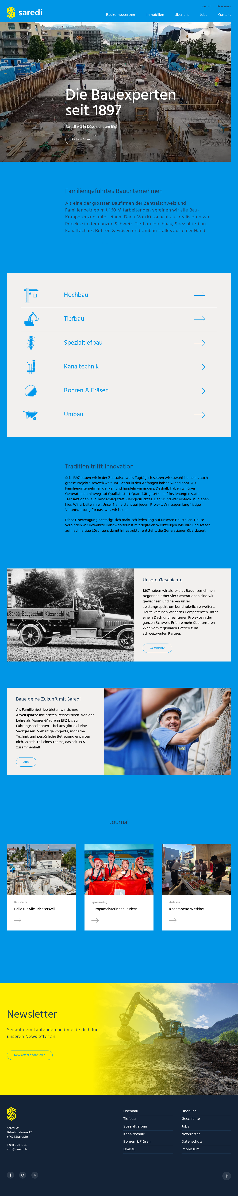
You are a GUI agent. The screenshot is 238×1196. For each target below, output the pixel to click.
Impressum (190, 1149)
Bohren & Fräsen (137, 1142)
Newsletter (191, 1134)
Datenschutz (192, 1142)
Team (148, 243)
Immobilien (155, 15)
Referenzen (224, 6)
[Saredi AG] (24, 12)
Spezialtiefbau (135, 1127)
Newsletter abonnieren (29, 1055)
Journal (205, 6)
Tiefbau (129, 1119)
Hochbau (130, 1111)
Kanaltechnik (134, 1134)
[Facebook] (10, 1175)
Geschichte (171, 243)
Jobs (203, 15)
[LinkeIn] (34, 1175)
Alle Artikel (119, 952)
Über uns (182, 15)
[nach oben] (226, 1176)
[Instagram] (22, 1175)
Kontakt (224, 15)
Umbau (129, 1149)
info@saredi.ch (17, 1149)
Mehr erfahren (82, 139)
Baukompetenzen (120, 15)
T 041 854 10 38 (17, 1145)
